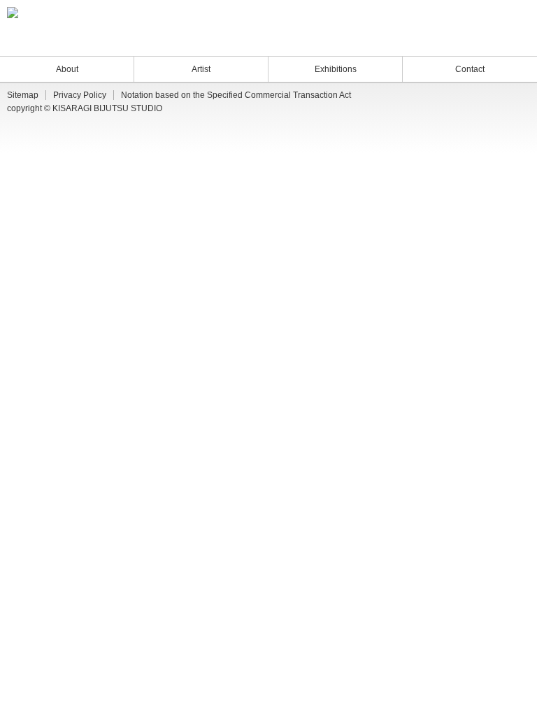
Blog (478, 41)
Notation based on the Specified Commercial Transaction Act (236, 95)
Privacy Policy (79, 95)
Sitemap (22, 95)
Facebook (513, 41)
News (450, 41)
